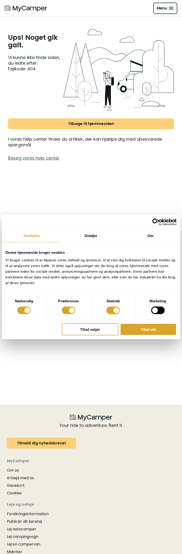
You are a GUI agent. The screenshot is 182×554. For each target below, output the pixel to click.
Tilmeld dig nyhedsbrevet (41, 443)
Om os (13, 470)
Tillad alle (148, 329)
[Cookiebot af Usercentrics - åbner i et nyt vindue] (156, 222)
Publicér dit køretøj (24, 521)
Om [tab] (150, 236)
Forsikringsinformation (28, 514)
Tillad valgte (90, 329)
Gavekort (16, 485)
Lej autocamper (21, 529)
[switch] (68, 310)
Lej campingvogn (22, 536)
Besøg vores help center (33, 158)
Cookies (14, 493)
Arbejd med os (20, 478)
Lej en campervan (23, 544)
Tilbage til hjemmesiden (91, 123)
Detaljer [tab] (91, 236)
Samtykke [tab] (31, 236)
